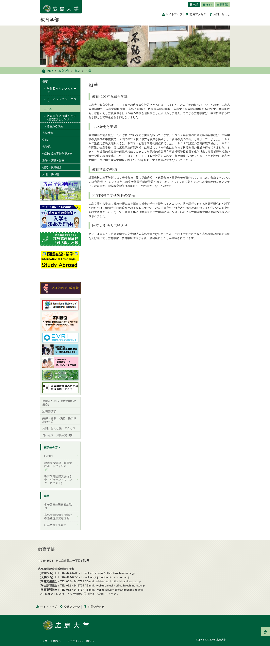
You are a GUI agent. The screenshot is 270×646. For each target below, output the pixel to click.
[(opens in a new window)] (60, 216)
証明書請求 (49, 411)
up (265, 633)
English (207, 4)
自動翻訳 (222, 4)
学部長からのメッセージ (61, 90)
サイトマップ (174, 14)
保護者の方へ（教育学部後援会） (59, 402)
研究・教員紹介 (52, 167)
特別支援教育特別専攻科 (57, 153)
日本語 (194, 4)
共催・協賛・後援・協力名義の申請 (59, 420)
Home (49, 70)
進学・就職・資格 (53, 160)
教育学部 (49, 19)
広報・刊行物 (50, 174)
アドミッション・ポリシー (61, 100)
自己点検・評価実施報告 (57, 435)
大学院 (46, 146)
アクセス (198, 14)
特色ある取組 (55, 126)
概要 (77, 70)
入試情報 (47, 132)
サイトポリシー (54, 640)
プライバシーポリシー (83, 640)
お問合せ (221, 14)
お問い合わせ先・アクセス (59, 428)
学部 (45, 139)
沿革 (49, 109)
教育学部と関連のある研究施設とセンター (61, 117)
